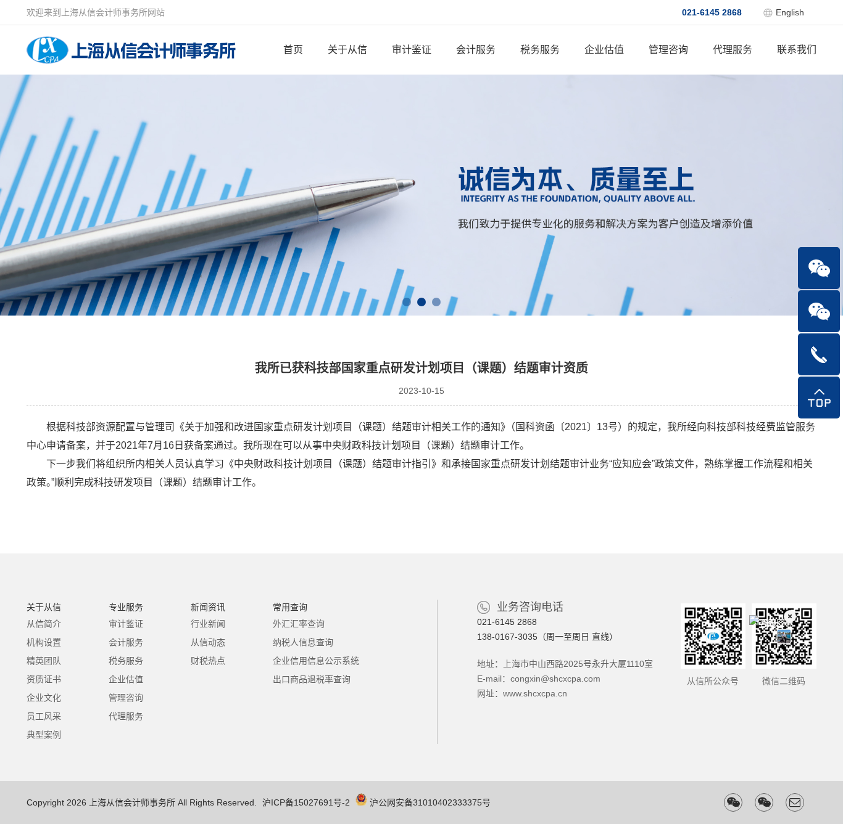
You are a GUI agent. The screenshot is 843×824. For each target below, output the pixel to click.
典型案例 (44, 735)
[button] (406, 302)
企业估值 (604, 49)
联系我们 (796, 49)
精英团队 (44, 661)
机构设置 (44, 642)
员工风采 (44, 716)
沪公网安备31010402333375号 (430, 802)
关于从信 (347, 49)
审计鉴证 (411, 49)
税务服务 (540, 49)
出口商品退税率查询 (312, 679)
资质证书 (44, 679)
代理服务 (732, 49)
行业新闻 (208, 624)
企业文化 (44, 698)
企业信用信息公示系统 (316, 661)
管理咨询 (668, 49)
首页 (293, 49)
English (790, 12)
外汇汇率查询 (299, 624)
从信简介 (44, 624)
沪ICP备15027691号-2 (306, 802)
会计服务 (476, 49)
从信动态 (208, 642)
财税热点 (208, 661)
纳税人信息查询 (303, 642)
